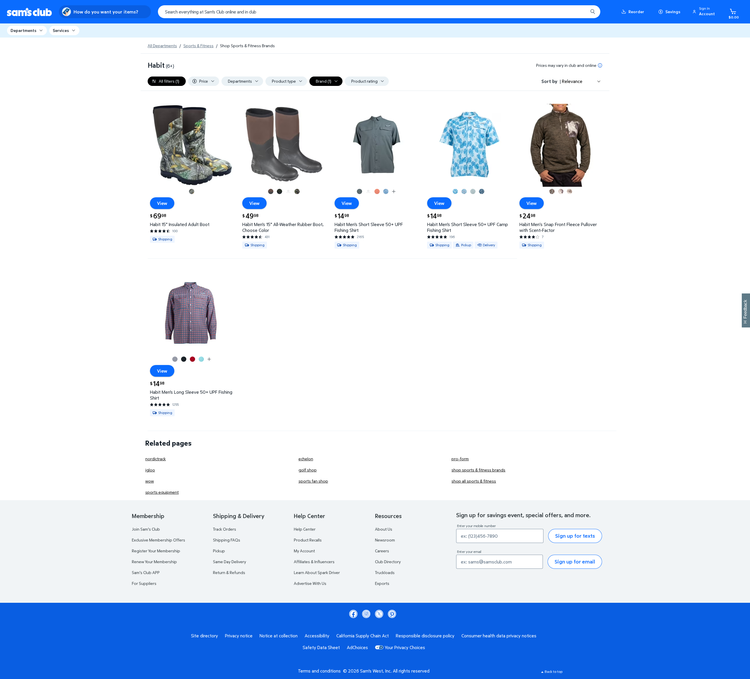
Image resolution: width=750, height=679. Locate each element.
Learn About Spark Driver (317, 572)
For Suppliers (144, 583)
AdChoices (357, 647)
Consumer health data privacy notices (498, 635)
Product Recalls (308, 540)
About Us (383, 529)
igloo (150, 470)
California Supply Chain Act (362, 635)
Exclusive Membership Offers (158, 540)
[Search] (592, 11)
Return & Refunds (229, 572)
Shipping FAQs (226, 540)
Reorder (636, 11)
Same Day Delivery (229, 561)
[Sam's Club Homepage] (29, 12)
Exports (382, 583)
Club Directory (388, 561)
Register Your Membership (156, 551)
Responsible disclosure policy (425, 635)
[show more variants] (393, 191)
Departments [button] (23, 30)
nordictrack (155, 458)
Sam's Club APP (146, 572)
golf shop (308, 470)
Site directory (204, 635)
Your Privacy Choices (405, 647)
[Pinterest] (392, 614)
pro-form (460, 458)
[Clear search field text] (579, 11)
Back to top (553, 671)
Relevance (572, 81)
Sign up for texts (575, 535)
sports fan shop (313, 481)
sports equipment (162, 492)
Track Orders (224, 529)
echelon (306, 458)
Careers (382, 551)
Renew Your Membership (154, 561)
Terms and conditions (319, 671)
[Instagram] (366, 614)
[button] (705, 11)
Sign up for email (575, 561)
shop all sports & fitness (473, 481)
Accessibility (317, 635)
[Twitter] (379, 614)
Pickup (219, 551)
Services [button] (61, 30)
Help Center (305, 529)
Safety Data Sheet (321, 647)
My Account (304, 551)
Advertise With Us (310, 583)
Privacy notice (239, 635)
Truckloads (385, 572)
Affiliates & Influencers (314, 561)
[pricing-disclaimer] (600, 65)
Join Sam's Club (146, 529)
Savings (672, 11)
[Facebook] (353, 614)
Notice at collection (279, 635)
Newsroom (385, 540)
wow (149, 481)
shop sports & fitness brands (478, 470)
